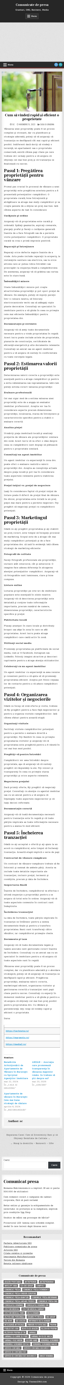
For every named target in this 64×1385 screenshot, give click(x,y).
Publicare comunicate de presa (20, 1246)
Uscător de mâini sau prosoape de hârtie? (26, 1217)
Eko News (8, 1320)
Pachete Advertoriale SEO (18, 1243)
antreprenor (30, 1281)
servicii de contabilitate (15, 1351)
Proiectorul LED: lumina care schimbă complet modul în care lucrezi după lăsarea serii (29, 1224)
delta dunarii (33, 1313)
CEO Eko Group (26, 1285)
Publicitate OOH (11, 1328)
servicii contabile (12, 1348)
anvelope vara (10, 1285)
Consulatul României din (37, 1305)
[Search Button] (60, 64)
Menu (34, 16)
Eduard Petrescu (35, 1316)
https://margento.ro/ (17, 1037)
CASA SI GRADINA (47, 124)
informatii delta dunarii (39, 1320)
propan (53, 1324)
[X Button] (56, 64)
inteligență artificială (14, 1324)
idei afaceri (21, 1320)
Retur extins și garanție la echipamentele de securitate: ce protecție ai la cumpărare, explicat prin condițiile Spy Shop (31, 1209)
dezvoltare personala (14, 1316)
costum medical (11, 1309)
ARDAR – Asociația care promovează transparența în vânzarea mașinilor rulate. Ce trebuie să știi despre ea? (43, 1070)
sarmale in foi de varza (41, 1336)
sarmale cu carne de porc (16, 1336)
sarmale (32, 1332)
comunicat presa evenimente (36, 1289)
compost (40, 1285)
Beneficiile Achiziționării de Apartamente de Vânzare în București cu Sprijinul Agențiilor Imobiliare (16, 1070)
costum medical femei (14, 1313)
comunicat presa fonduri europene (20, 1293)
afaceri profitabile (12, 1281)
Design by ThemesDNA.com (32, 1381)
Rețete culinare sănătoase (18, 1263)
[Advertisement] (32, 42)
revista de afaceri (30, 1328)
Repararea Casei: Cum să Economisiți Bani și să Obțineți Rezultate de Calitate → (32, 1136)
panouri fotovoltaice (37, 1324)
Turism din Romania (14, 1260)
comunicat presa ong (47, 1301)
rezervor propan (49, 1328)
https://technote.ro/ (17, 1031)
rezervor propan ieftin (14, 1332)
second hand (31, 1340)
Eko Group (50, 1316)
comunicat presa (12, 1289)
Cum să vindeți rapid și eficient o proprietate (32, 117)
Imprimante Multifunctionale (19, 1256)
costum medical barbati (33, 1309)
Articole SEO (11, 1250)
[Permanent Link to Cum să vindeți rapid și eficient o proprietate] (32, 91)
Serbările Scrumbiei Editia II (17, 1344)
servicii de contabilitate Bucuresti (20, 1355)
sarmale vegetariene (13, 1340)
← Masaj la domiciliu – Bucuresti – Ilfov (32, 1143)
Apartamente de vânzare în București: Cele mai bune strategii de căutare (16, 1098)
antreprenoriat (47, 1281)
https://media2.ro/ (16, 1044)
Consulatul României (13, 1305)
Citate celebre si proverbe (18, 1253)
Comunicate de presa (32, 5)
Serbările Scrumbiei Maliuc (45, 1344)
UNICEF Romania (46, 1355)
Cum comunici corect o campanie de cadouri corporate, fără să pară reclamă (28, 1198)
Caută (7, 1160)
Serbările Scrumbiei (50, 1340)
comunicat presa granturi (16, 1297)
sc (13, 124)
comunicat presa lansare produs (19, 1301)
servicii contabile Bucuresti (37, 1348)
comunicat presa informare (44, 1297)
